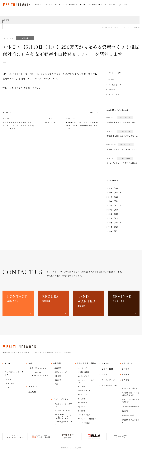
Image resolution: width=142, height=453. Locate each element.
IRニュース (82, 394)
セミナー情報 (107, 368)
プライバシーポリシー (130, 388)
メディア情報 (114, 94)
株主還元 (81, 386)
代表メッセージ (60, 372)
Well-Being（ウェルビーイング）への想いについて (63, 416)
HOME (7, 363)
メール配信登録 (84, 422)
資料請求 (125, 368)
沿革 (56, 384)
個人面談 (125, 380)
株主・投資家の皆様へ (86, 363)
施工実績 (32, 391)
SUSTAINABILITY (95, 5)
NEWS (82, 5)
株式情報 (81, 398)
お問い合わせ (127, 363)
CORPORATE (71, 5)
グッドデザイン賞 (109, 385)
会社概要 (58, 376)
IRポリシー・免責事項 (87, 418)
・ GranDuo (36, 372)
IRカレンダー (83, 402)
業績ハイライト (84, 390)
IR (105, 5)
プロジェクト (34, 386)
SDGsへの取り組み (62, 410)
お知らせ (112, 89)
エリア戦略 (10, 383)
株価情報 (81, 410)
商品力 (8, 379)
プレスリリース (114, 84)
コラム (104, 374)
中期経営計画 (83, 372)
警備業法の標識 (128, 415)
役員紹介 (58, 380)
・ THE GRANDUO (40, 375)
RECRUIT (113, 5)
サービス (9, 387)
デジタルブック (108, 380)
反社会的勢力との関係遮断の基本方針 (130, 393)
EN (125, 5)
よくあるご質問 (84, 414)
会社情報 (57, 363)
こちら (15, 87)
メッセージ (82, 368)
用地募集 (125, 374)
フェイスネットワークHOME (109, 28)
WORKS (49, 5)
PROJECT (39, 5)
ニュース (126, 28)
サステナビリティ (61, 399)
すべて (111, 80)
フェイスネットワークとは (14, 373)
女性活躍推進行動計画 (130, 406)
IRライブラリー (84, 376)
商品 (30, 363)
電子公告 (81, 406)
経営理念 (58, 368)
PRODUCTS (59, 5)
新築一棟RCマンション (39, 368)
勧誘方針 (125, 411)
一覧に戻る (50, 122)
